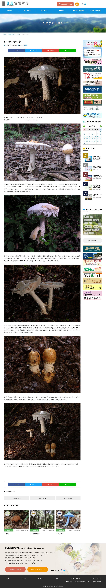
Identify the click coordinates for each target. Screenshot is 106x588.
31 (87, 143)
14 (97, 136)
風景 (92, 216)
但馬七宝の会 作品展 (97, 195)
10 (87, 136)
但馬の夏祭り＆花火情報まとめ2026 (97, 176)
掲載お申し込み (14, 569)
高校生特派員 (88, 226)
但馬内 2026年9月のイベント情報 (97, 157)
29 (100, 141)
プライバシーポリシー (82, 581)
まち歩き (96, 220)
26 (92, 141)
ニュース (28, 10)
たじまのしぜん (96, 10)
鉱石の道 (96, 226)
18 (89, 138)
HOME (4, 34)
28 (97, 141)
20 (95, 138)
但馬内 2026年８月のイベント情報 (97, 167)
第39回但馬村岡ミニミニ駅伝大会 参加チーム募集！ (97, 186)
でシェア (17, 50)
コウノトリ (87, 229)
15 (100, 136)
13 (95, 136)
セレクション (88, 220)
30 (84, 143)
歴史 (90, 223)
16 (84, 138)
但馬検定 (91, 233)
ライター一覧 (92, 240)
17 (87, 138)
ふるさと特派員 (79, 10)
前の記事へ (17, 498)
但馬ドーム (95, 229)
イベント (45, 10)
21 (97, 138)
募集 (62, 10)
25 (89, 141)
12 (92, 136)
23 (84, 141)
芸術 (86, 223)
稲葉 (26, 45)
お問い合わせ (97, 581)
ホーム (11, 10)
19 (92, 138)
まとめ (86, 216)
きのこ (18, 34)
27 (95, 141)
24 (87, 141)
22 (100, 138)
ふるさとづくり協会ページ (37, 569)
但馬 (86, 233)
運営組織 (69, 581)
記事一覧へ (42, 498)
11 (89, 136)
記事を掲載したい (66, 4)
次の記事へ (67, 498)
